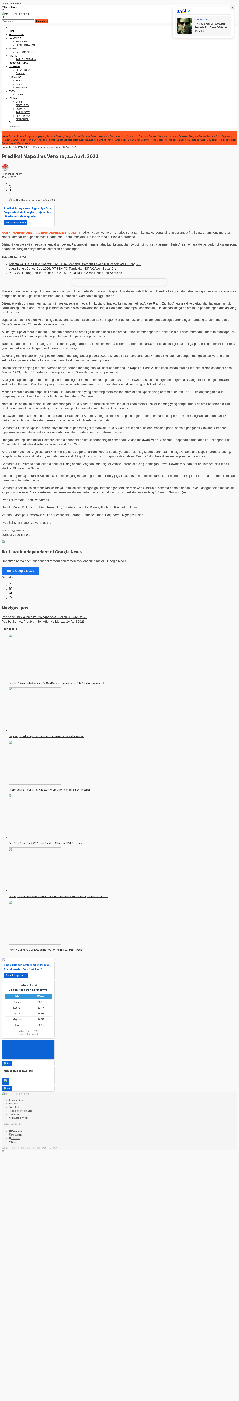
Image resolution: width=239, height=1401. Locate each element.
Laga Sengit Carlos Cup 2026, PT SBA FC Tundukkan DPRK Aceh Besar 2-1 (62, 268)
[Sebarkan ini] (10, 183)
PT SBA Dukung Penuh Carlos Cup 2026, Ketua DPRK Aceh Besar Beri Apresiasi (66, 273)
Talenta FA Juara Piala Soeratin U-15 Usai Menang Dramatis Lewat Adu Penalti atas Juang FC (75, 264)
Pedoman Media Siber (21, 1110)
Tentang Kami (16, 1100)
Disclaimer (14, 1114)
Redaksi (13, 1103)
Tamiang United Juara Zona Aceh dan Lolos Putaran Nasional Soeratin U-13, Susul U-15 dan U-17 (58, 896)
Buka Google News (20, 571)
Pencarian (41, 21)
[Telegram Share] (10, 190)
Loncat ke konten (11, 3)
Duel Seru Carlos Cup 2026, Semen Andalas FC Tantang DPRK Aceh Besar (46, 843)
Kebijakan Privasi (18, 1117)
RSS (13, 1142)
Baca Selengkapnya (15, 222)
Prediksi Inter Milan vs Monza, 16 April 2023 (43, 621)
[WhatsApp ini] (10, 194)
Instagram (16, 1134)
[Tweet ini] (10, 186)
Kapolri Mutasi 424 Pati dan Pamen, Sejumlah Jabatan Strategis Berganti (158, 136)
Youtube (15, 1138)
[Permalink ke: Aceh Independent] (5, 170)
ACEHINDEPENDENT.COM (56, 232)
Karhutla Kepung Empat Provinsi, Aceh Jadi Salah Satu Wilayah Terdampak (121, 139)
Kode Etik (14, 1107)
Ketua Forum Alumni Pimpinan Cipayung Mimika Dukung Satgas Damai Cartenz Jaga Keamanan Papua (59, 136)
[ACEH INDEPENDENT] (15, 14)
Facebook (16, 1131)
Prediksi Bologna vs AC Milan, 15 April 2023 (44, 617)
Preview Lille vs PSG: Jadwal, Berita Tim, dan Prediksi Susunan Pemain (45, 949)
